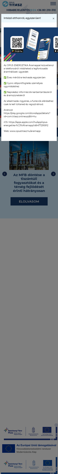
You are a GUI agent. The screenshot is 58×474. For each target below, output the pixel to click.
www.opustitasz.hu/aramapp (25, 131)
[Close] (53, 18)
